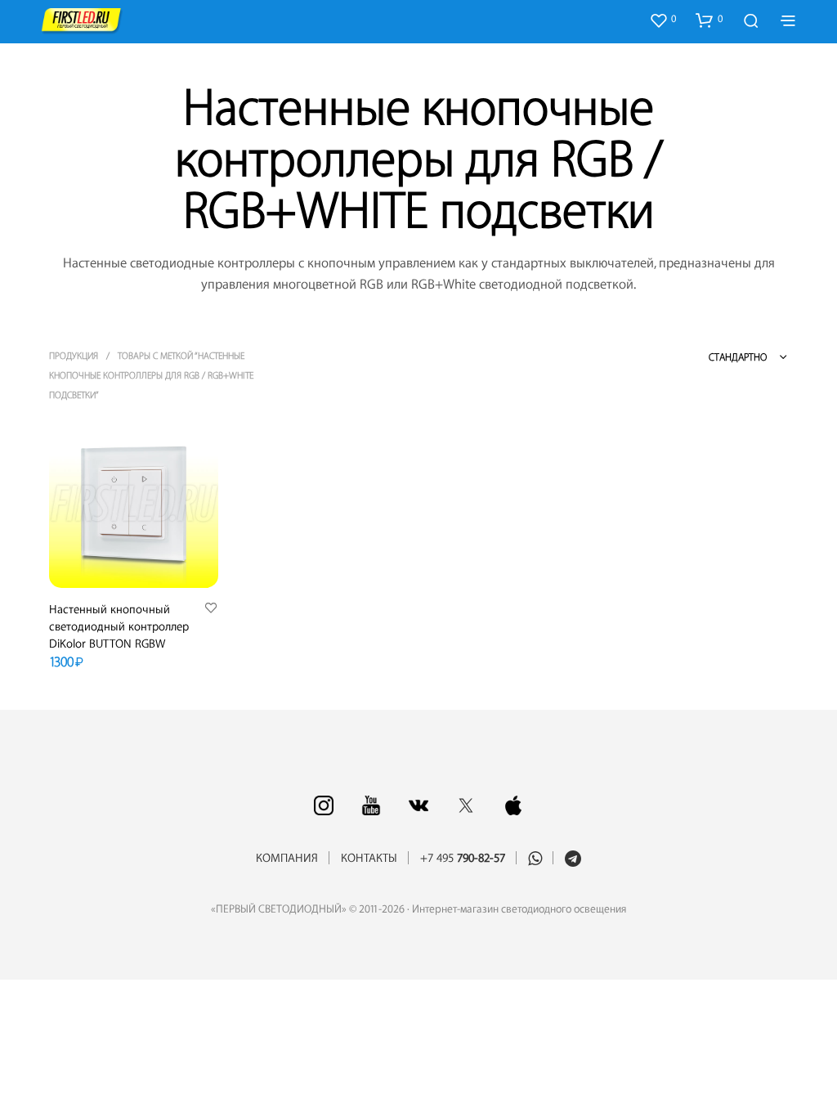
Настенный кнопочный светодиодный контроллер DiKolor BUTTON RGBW (119, 627)
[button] (662, 19)
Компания (287, 858)
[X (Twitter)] (466, 805)
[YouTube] (371, 805)
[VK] (418, 805)
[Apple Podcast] (513, 805)
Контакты (369, 858)
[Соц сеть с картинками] (323, 805)
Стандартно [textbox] (738, 357)
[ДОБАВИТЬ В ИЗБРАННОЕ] (211, 609)
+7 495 (462, 858)
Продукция (73, 356)
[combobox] (719, 357)
